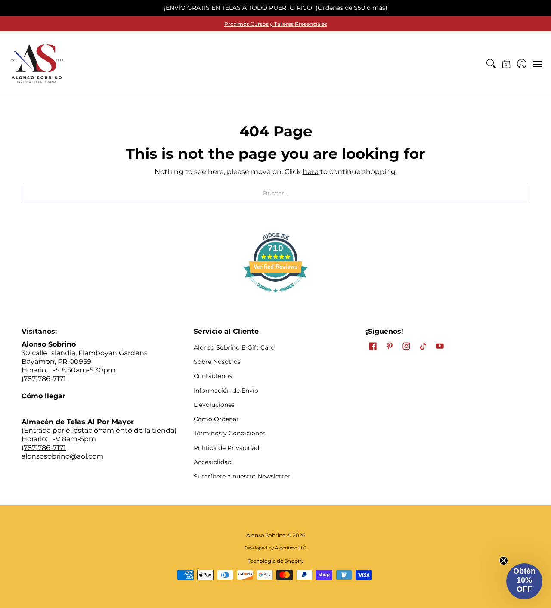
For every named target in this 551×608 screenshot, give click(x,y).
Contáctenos (213, 376)
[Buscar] (490, 63)
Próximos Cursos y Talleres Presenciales (275, 24)
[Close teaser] (503, 560)
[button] (506, 63)
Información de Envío (226, 390)
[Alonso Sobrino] (37, 63)
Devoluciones (214, 405)
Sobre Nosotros (217, 362)
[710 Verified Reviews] (275, 297)
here (311, 172)
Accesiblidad (213, 462)
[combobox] (275, 193)
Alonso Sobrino (266, 535)
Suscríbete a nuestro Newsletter (242, 476)
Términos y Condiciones (230, 433)
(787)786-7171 (44, 379)
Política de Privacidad (226, 448)
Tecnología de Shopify (276, 561)
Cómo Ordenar (216, 419)
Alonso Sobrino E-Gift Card (234, 347)
